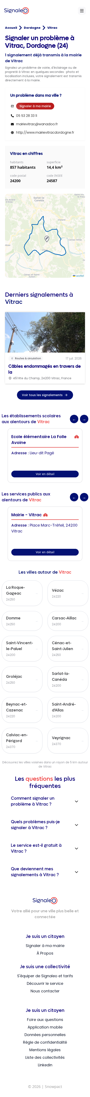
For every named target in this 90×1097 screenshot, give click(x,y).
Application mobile (45, 1027)
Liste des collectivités (45, 1057)
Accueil (11, 28)
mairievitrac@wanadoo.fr (37, 124)
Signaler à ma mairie (35, 106)
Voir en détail (45, 474)
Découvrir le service (45, 983)
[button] (47, 239)
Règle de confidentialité (45, 1042)
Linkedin (45, 1065)
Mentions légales (45, 1049)
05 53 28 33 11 (26, 116)
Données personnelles (45, 1034)
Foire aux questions (45, 1019)
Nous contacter (45, 991)
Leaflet (79, 276)
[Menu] (82, 11)
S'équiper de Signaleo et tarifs (45, 975)
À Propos (45, 953)
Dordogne (32, 28)
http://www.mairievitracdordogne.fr (45, 132)
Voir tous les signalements (42, 395)
